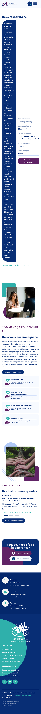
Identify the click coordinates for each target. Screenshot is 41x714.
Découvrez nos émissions (11, 676)
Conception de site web (22, 695)
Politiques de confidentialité (11, 701)
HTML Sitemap (7, 705)
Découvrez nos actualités (11, 673)
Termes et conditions (9, 703)
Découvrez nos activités (10, 670)
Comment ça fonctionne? (11, 661)
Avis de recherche (8, 652)
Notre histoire (7, 649)
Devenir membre (8, 658)
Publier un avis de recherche (12, 655)
